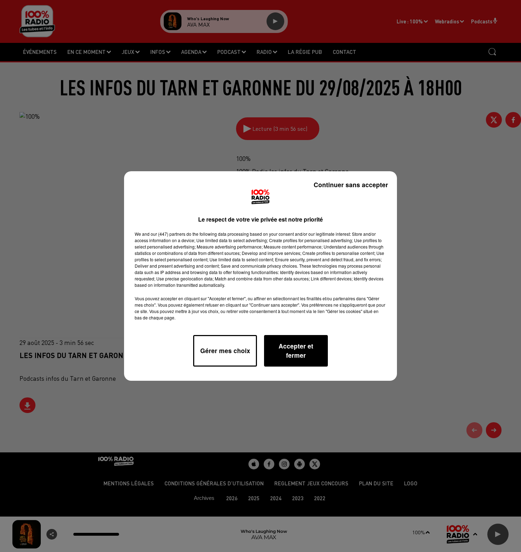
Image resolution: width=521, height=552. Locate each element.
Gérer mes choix (225, 350)
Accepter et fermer (296, 350)
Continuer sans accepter (351, 184)
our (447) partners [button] (168, 234)
